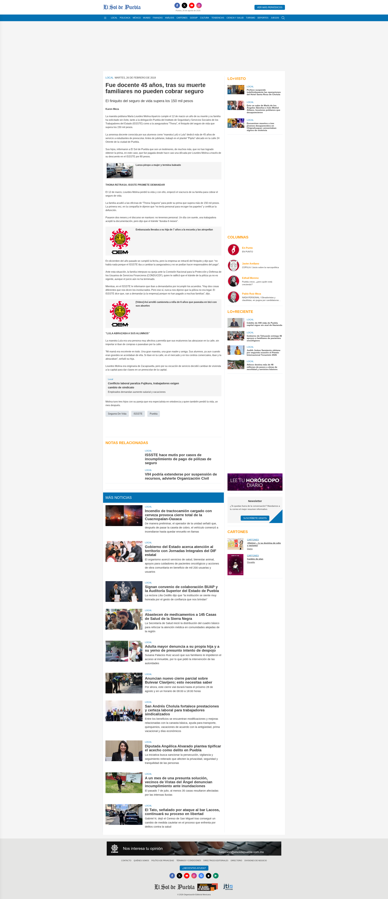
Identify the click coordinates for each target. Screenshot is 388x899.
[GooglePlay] (216, 875)
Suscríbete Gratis (255, 518)
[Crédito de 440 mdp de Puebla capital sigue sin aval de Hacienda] (235, 322)
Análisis (169, 18)
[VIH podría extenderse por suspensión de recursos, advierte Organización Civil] (123, 474)
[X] (184, 5)
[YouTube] (191, 5)
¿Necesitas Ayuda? (194, 868)
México (137, 18)
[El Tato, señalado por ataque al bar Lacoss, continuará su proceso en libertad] (123, 818)
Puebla (153, 413)
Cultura (204, 18)
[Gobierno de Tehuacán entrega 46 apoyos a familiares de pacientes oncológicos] (235, 336)
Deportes (263, 18)
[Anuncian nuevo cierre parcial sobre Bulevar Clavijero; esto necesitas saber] (123, 685)
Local (114, 18)
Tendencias (217, 18)
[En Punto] (233, 250)
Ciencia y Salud (235, 18)
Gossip (194, 18)
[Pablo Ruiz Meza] (233, 297)
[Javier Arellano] (233, 265)
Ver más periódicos (269, 7)
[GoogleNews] (201, 875)
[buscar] (283, 18)
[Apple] (208, 875)
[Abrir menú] (105, 18)
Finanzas (158, 18)
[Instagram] (199, 5)
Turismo (250, 18)
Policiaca (125, 18)
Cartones (182, 18)
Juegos (275, 18)
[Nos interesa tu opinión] (194, 849)
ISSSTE (138, 413)
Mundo (146, 18)
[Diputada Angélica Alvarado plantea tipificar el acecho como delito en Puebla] (123, 754)
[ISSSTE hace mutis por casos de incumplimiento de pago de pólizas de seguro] (123, 457)
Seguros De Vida (117, 413)
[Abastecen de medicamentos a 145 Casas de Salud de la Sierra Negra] (123, 623)
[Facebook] (177, 5)
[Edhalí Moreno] (233, 281)
